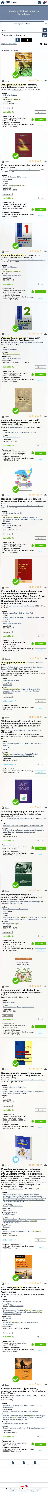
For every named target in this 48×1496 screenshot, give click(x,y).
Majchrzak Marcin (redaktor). (15, 1200)
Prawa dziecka (8, 1312)
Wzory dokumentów (21, 1424)
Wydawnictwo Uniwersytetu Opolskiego (20, 606)
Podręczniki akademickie (12, 275)
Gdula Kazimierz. (11, 680)
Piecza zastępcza (9, 1310)
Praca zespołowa (36, 1417)
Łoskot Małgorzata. (12, 1198)
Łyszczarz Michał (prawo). (33, 1198)
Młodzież (28, 754)
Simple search (6, 44)
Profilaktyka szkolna (10, 1219)
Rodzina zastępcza (36, 519)
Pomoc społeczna (27, 689)
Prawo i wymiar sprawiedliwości (14, 1428)
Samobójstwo (16, 691)
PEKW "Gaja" (16, 90)
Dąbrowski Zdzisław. (10, 267)
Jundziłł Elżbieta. (11, 432)
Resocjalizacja (8, 693)
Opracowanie (8, 1424)
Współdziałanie (15, 1419)
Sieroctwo (6, 521)
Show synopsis (7, 108)
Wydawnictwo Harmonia (16, 427)
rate (45, 80)
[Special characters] (45, 44)
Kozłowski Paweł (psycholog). (15, 1405)
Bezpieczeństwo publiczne (36, 1219)
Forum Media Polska (15, 1189)
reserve (41, 119)
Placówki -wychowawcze (20, 755)
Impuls (10, 997)
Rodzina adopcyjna (21, 519)
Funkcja (20, 917)
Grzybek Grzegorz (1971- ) (14, 177)
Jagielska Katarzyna (29, 743)
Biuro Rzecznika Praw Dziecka (20, 1395)
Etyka (5, 185)
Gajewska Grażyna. (10, 95)
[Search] (26, 40)
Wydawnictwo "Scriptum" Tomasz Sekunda (23, 730)
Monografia (7, 1318)
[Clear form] (41, 44)
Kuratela (6, 1416)
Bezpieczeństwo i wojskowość (13, 1231)
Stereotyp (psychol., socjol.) (25, 832)
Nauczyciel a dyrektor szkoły (14, 919)
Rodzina (13, 1007)
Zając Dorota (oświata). (13, 1202)
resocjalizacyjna (13, 754)
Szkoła (30, 917)
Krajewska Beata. (9, 1002)
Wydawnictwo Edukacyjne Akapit (18, 818)
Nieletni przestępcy (17, 1416)
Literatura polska (9, 1214)
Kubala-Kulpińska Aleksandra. (29, 1196)
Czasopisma (7, 685)
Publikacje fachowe (16, 1206)
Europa (31, 756)
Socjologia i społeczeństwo (36, 1428)
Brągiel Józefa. (10, 613)
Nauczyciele (7, 917)
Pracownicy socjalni (20, 1093)
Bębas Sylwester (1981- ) (12, 743)
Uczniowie (22, 1219)
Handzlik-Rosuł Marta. (13, 1194)
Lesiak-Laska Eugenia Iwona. (15, 909)
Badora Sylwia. (26, 613)
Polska (25, 756)
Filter (16, 50)
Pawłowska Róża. (28, 432)
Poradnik (6, 1227)
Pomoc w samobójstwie (31, 691)
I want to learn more (16, 1491)
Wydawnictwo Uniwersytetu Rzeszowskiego (24, 170)
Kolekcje (14, 44)
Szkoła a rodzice (40, 917)
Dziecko (6, 1007)
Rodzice (6, 1419)
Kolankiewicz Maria (12, 1301)
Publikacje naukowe (16, 1306)
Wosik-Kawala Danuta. (13, 513)
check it (40, 126)
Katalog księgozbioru (22, 24)
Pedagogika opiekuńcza (11, 437)
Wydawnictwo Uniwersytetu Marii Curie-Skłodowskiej (25, 506)
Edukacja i (11, 923)
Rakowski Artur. (36, 1200)
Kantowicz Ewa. (10, 826)
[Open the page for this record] (24, 66)
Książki (5, 181)
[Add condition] (18, 40)
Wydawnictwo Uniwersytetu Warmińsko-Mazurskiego (26, 260)
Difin (11, 1294)
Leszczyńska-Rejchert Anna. (31, 826)
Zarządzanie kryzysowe (12, 1221)
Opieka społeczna (9, 617)
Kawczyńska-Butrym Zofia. (14, 1087)
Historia (23, 1322)
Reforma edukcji (31, 919)
